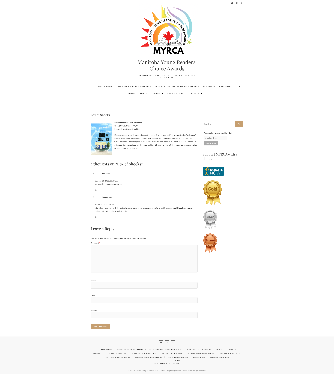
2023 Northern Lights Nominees (148, 357)
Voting (132, 94)
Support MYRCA (176, 94)
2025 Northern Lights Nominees (200, 353)
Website (94, 310)
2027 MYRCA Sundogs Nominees (133, 86)
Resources (209, 86)
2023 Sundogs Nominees (178, 357)
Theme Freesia (181, 371)
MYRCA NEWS (105, 86)
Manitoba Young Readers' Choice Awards (167, 65)
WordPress (202, 371)
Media (143, 94)
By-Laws (176, 364)
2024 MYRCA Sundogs (228, 353)
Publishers (225, 86)
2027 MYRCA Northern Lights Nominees (177, 86)
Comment (95, 243)
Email (93, 295)
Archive (156, 94)
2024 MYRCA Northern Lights (118, 357)
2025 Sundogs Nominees (172, 353)
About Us (194, 94)
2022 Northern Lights (219, 357)
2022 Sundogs (199, 357)
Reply (97, 190)
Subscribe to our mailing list (218, 133)
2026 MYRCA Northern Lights (144, 353)
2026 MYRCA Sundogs (117, 353)
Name (94, 280)
